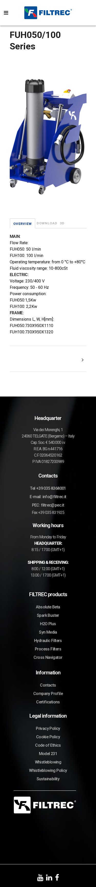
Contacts (48, 685)
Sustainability (48, 778)
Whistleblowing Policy (48, 770)
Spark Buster (48, 615)
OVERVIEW (22, 224)
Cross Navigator (48, 657)
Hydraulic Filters (48, 640)
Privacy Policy (48, 728)
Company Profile (48, 693)
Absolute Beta (48, 607)
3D (62, 223)
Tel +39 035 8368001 (48, 488)
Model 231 (48, 753)
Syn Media (48, 632)
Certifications (48, 702)
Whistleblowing (48, 762)
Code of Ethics (48, 745)
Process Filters (48, 649)
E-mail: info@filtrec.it (48, 496)
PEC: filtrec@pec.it (48, 505)
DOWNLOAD (47, 223)
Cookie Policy (48, 736)
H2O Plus (48, 623)
